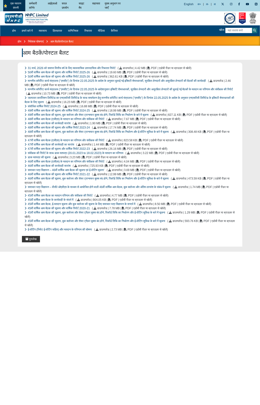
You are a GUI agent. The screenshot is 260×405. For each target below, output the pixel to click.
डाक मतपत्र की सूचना (76, 157)
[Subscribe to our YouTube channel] (247, 4)
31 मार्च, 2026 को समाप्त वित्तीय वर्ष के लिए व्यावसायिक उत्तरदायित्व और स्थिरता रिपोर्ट (109, 68)
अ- (207, 4)
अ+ (199, 4)
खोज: (222, 29)
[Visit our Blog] (256, 4)
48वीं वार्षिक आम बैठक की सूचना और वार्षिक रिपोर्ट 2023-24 (97, 127)
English (188, 4)
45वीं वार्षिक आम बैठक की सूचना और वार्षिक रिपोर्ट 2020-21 (96, 208)
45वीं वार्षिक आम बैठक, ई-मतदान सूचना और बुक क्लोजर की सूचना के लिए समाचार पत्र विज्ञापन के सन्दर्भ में (119, 204)
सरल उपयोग (65, 5)
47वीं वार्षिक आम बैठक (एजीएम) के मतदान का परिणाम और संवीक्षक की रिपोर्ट (105, 140)
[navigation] (32, 18)
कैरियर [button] (114, 30)
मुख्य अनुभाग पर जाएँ (113, 5)
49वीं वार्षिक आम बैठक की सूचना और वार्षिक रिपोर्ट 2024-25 (97, 110)
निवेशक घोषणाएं (36, 41)
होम (14, 30)
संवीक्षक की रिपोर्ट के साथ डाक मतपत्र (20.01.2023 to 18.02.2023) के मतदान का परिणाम (113, 153)
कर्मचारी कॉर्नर (33, 5)
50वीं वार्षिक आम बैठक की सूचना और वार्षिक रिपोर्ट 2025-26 (97, 72)
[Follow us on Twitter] (222, 4)
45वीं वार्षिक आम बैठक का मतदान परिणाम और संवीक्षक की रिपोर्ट (97, 195)
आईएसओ (52, 3)
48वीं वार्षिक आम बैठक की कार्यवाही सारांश (86, 123)
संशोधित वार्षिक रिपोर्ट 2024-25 (82, 106)
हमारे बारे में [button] (27, 30)
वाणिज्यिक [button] (73, 30)
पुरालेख (32, 239)
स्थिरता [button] (88, 30)
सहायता (96, 3)
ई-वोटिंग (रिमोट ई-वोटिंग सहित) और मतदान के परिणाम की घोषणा (97, 229)
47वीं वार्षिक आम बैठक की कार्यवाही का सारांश (88, 144)
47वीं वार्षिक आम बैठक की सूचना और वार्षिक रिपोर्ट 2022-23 (97, 148)
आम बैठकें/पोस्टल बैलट (62, 41)
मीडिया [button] (101, 30)
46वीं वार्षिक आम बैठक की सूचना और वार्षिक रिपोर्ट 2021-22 (97, 174)
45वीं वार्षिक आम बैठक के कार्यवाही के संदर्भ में (89, 199)
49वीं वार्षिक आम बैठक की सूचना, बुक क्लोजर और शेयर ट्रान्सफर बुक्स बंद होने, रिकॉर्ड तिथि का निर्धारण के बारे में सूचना (127, 114)
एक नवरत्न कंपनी (15, 5)
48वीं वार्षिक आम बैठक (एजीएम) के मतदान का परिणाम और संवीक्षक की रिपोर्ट (103, 119)
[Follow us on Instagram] (231, 4)
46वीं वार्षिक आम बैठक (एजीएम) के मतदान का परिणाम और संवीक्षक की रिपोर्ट (103, 161)
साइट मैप (81, 5)
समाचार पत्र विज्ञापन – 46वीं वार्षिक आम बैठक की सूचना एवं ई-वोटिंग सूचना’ (103, 170)
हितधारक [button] (57, 30)
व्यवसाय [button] (43, 30)
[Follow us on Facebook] (239, 4)
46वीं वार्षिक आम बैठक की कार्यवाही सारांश (88, 165)
